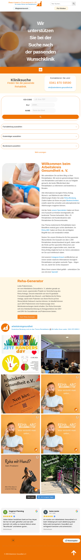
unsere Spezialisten (59, 210)
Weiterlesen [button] (7, 529)
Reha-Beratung (70, 198)
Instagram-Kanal (57, 257)
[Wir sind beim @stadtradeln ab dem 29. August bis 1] (60, 474)
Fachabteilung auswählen (12, 127)
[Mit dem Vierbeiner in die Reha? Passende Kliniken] (20, 474)
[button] (40, 69)
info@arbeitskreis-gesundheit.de (60, 87)
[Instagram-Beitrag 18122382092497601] (20, 353)
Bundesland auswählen (11, 146)
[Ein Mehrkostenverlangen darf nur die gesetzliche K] (20, 434)
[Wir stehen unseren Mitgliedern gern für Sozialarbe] (60, 353)
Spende (54, 272)
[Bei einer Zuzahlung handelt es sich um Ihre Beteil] (60, 434)
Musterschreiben (72, 200)
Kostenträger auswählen (12, 136)
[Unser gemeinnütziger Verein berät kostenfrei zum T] (20, 393)
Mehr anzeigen (40, 152)
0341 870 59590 (60, 82)
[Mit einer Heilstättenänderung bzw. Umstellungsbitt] (60, 393)
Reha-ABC (46, 230)
